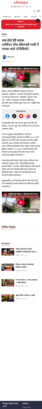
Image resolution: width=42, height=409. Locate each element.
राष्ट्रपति (22, 17)
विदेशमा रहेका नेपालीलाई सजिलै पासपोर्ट (25, 265)
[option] (21, 26)
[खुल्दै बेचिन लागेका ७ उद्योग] (8, 298)
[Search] (35, 11)
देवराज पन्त (10, 57)
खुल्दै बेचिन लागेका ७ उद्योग (25, 295)
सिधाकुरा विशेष (27, 408)
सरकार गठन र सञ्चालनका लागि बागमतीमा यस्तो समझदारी (21, 26)
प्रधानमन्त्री (30, 17)
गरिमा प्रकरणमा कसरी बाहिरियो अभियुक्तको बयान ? (26, 250)
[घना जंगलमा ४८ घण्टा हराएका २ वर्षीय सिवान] (8, 282)
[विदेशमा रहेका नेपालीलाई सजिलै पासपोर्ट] (8, 267)
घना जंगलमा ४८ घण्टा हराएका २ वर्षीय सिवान (26, 281)
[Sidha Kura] (21, 3)
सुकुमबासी (14, 17)
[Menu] (38, 11)
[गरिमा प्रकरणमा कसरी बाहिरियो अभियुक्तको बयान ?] (8, 251)
